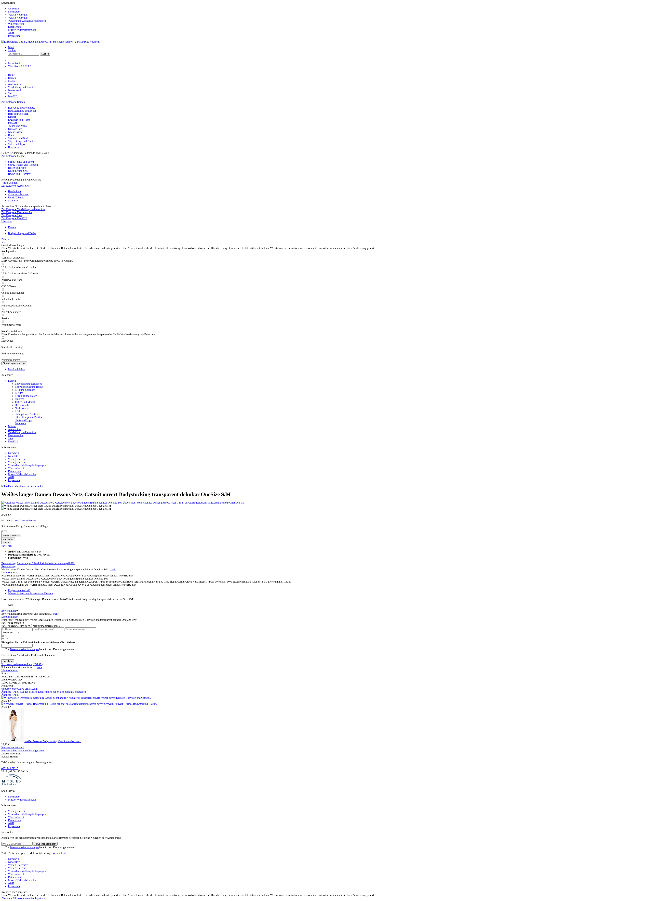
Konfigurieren (37, 898)
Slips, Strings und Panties (21, 141)
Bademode (14, 147)
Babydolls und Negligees (21, 107)
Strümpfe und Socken (19, 138)
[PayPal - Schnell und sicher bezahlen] (22, 486)
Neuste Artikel (15, 435)
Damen (12, 380)
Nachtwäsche (15, 132)
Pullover (12, 122)
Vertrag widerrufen (18, 14)
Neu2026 (13, 441)
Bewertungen (25, 563)
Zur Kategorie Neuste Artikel (16, 212)
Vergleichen (8, 539)
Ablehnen (6, 898)
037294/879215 (9, 768)
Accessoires (14, 429)
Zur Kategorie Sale (11, 215)
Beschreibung (8, 563)
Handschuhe (14, 191)
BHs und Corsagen (18, 113)
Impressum (14, 35)
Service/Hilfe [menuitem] (23, 19)
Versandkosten (60, 853)
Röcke (11, 135)
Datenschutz (14, 26)
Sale (10, 438)
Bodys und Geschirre (19, 173)
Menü (11, 47)
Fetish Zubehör (16, 197)
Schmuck (13, 200)
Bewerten (6, 545)
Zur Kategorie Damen (13, 101)
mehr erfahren (10, 182)
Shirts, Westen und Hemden (23, 164)
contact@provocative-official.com (19, 688)
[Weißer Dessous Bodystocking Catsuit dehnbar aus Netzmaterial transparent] (13, 741)
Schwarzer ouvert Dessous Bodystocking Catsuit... (131, 703)
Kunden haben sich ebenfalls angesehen (64, 691)
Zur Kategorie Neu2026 (14, 218)
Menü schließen (16, 369)
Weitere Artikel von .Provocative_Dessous (30, 593)
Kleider (12, 116)
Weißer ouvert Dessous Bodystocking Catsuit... (125, 697)
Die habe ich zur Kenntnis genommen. (40, 649)
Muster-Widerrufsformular (22, 29)
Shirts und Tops (16, 144)
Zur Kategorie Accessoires (15, 185)
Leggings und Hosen (19, 119)
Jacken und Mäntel (18, 125)
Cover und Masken (18, 194)
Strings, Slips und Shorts (21, 161)
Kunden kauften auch (31, 691)
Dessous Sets (15, 128)
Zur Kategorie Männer (13, 156)
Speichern (7, 661)
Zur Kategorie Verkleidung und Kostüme (23, 209)
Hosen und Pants (17, 167)
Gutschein (13, 8)
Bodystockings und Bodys (22, 110)
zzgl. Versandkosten (25, 520)
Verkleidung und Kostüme (22, 432)
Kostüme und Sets (18, 170)
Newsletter (14, 11)
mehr (113, 569)
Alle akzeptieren (21, 898)
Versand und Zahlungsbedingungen (27, 20)
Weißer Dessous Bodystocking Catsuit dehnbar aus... (53, 741)
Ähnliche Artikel (10, 691)
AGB (11, 32)
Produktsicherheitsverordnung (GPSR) (54, 563)
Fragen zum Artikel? (19, 590)
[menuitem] (327, 8)
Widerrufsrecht (16, 23)
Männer (12, 426)
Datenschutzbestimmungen (24, 649)
